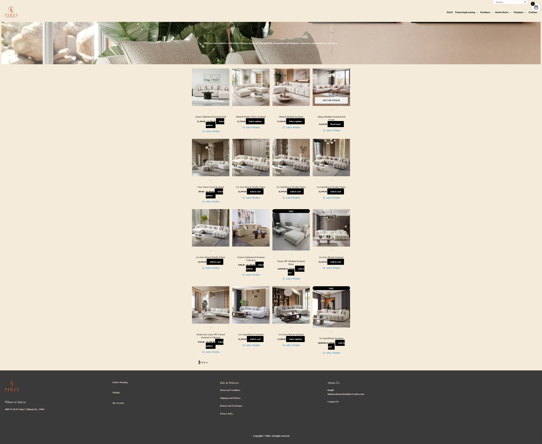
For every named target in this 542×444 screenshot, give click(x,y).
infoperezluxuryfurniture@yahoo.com (346, 394)
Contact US (333, 401)
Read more (335, 124)
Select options (215, 123)
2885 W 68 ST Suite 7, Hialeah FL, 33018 (24, 409)
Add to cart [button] (255, 191)
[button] (210, 131)
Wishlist (116, 392)
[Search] (525, 2)
